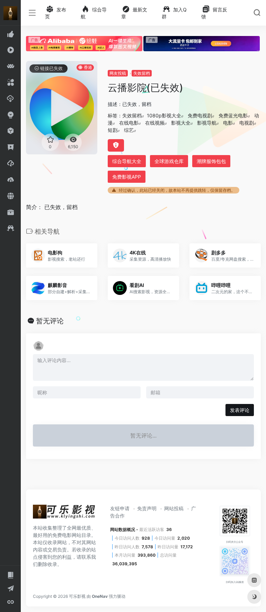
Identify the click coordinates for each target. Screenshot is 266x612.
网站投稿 (174, 508)
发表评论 (239, 410)
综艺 (129, 130)
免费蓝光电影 (233, 115)
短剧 (112, 130)
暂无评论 (50, 321)
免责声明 (147, 508)
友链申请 (120, 508)
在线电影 (129, 123)
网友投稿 (117, 73)
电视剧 (246, 123)
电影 (228, 123)
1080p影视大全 (164, 115)
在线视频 (155, 123)
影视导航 (206, 123)
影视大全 (180, 123)
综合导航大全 (126, 161)
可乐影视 (77, 596)
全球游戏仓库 (169, 161)
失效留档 (141, 73)
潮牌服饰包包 (211, 161)
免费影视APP (126, 177)
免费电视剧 (200, 115)
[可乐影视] (64, 514)
